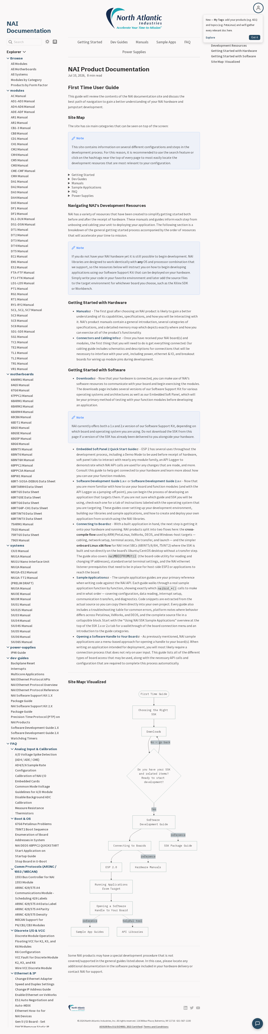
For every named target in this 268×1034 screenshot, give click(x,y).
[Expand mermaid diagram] (186, 692)
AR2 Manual (19, 122)
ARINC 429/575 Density (31, 914)
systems (17, 545)
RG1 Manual (19, 294)
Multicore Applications (27, 674)
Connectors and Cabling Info (97, 338)
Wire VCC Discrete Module (33, 968)
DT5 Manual (19, 251)
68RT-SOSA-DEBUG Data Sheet (33, 481)
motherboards (22, 374)
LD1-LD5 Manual (22, 283)
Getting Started (89, 42)
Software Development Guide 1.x (100, 481)
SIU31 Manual (20, 604)
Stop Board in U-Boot (31, 861)
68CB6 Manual (21, 417)
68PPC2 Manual (22, 465)
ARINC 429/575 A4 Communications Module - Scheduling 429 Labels (34, 892)
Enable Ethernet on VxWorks (36, 995)
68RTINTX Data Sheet (26, 518)
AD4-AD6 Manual (23, 106)
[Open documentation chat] (257, 1023)
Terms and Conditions (156, 1026)
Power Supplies (134, 52)
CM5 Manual (19, 160)
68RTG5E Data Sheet (26, 497)
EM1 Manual (19, 262)
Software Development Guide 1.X (35, 727)
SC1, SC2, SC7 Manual (26, 310)
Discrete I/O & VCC (29, 931)
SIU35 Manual (20, 631)
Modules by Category (26, 80)
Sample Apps (166, 42)
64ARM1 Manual (22, 379)
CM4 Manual (19, 154)
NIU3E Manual (21, 594)
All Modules (19, 64)
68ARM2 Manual (22, 406)
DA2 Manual (19, 187)
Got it (254, 37)
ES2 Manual (19, 267)
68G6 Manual (20, 444)
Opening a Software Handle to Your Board (106, 636)
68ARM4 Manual (22, 412)
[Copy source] (195, 692)
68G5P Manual (21, 438)
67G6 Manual (20, 390)
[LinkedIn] (185, 1008)
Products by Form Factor (29, 85)
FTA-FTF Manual (22, 272)
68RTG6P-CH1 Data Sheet (29, 508)
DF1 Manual (19, 208)
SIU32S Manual (21, 610)
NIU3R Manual (21, 599)
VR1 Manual (19, 369)
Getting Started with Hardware (234, 51)
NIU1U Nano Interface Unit (30, 561)
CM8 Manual (19, 165)
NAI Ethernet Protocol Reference (35, 690)
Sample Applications (86, 187)
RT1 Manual (19, 299)
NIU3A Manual (21, 588)
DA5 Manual (19, 203)
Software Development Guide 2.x (155, 481)
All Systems (19, 74)
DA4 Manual (19, 197)
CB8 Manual (19, 133)
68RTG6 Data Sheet (25, 503)
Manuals (142, 42)
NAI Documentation (29, 27)
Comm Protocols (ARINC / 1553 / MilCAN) (35, 869)
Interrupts (18, 668)
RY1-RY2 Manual (22, 304)
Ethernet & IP (25, 973)
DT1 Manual (19, 229)
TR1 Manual (19, 363)
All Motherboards (23, 69)
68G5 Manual (20, 427)
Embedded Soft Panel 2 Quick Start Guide (106, 449)
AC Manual (18, 96)
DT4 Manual (19, 245)
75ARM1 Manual (22, 524)
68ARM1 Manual (22, 401)
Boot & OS (22, 819)
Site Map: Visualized (225, 61)
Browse (16, 58)
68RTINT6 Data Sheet (26, 513)
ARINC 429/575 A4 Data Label (35, 904)
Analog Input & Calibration (35, 749)
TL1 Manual (19, 353)
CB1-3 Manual (21, 128)
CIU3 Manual (20, 551)
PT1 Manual (19, 288)
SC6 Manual (19, 326)
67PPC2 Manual (22, 395)
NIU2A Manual (21, 567)
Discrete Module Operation (34, 936)
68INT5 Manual (21, 449)
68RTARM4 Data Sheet (27, 486)
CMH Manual (19, 176)
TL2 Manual (19, 358)
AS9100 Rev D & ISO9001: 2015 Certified (120, 1026)
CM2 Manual (19, 149)
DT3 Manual (19, 240)
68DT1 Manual (21, 422)
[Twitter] (192, 1008)
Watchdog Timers (24, 738)
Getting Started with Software (233, 56)
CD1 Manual (19, 138)
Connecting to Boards (92, 524)
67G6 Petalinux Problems (33, 824)
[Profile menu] (258, 8)
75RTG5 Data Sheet (25, 535)
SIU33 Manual (20, 615)
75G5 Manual (20, 529)
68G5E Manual (21, 433)
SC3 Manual (19, 315)
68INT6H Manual (22, 460)
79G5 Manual (20, 540)
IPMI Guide (18, 652)
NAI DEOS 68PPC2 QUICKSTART (37, 845)
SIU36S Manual (21, 642)
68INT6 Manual (21, 454)
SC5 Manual (19, 320)
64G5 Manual (20, 385)
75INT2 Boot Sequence (31, 829)
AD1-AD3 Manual (23, 101)
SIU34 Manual (20, 620)
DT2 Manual (19, 235)
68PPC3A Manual (23, 470)
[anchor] (123, 87)
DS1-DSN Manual (23, 224)
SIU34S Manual (21, 626)
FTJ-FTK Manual (22, 278)
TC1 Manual (19, 342)
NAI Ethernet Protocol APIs (30, 679)
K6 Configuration (27, 952)
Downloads (84, 378)
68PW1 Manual (21, 476)
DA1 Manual (19, 181)
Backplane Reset (23, 663)
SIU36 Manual (20, 636)
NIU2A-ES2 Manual (24, 572)
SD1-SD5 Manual (23, 331)
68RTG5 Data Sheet (25, 492)
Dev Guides (119, 42)
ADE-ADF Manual (23, 112)
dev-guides (19, 658)
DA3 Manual (19, 192)
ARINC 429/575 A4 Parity (32, 909)
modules (17, 90)
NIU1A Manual (21, 556)
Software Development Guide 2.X (35, 733)
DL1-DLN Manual (23, 219)
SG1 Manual (19, 336)
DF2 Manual (19, 213)
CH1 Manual (19, 144)
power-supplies (23, 647)
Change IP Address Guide (33, 989)
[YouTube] (198, 1008)
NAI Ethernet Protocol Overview (34, 685)
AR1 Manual (19, 117)
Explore (210, 37)
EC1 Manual (19, 256)
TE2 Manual (19, 347)
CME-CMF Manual (23, 171)
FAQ (13, 744)
